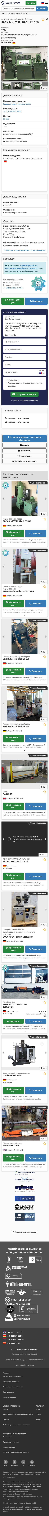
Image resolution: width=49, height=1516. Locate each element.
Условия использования (34, 1509)
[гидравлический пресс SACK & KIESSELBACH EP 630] (24, 498)
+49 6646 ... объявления (18, 418)
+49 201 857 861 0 (14, 1336)
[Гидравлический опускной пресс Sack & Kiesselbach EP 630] (24, 636)
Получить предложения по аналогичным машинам (25, 384)
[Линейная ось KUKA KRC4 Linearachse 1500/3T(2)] (24, 981)
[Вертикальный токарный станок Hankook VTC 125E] (24, 1052)
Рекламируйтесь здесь (25, 1232)
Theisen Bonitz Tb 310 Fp (24, 1365)
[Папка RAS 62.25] (24, 771)
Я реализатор (13, 380)
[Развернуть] (24, 545)
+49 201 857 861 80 (15, 1339)
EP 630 (6, 119)
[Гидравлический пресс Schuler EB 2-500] (24, 1123)
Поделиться (25, 456)
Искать (42, 8)
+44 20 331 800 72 (14, 1332)
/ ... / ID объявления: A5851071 (16, 13)
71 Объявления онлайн (13, 288)
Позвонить (37, 301)
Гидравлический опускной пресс (17, 104)
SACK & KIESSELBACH (12, 111)
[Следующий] (45, 68)
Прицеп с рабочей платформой (24, 1354)
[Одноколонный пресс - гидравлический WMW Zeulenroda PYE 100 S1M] (24, 566)
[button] (46, 3)
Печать (25, 445)
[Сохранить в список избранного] (42, 19)
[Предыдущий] (4, 68)
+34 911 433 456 (14, 1343)
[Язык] (42, 3)
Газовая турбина (36, 1359)
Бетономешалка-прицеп (15, 1359)
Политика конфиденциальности (24, 400)
